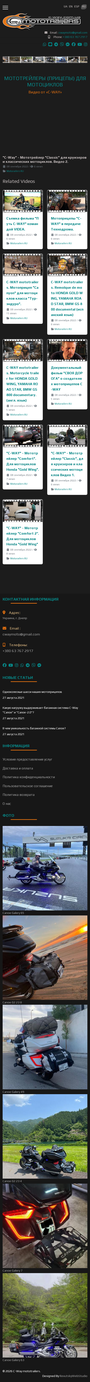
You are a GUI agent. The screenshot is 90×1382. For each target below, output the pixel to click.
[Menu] (5, 7)
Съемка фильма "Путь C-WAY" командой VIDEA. (22, 223)
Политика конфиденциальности (29, 777)
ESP (76, 6)
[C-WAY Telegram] (27, 664)
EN (71, 6)
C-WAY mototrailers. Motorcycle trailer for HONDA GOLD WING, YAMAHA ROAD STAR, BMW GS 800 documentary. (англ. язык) (22, 384)
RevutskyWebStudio (73, 1376)
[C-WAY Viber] (33, 664)
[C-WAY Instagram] (16, 664)
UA (65, 6)
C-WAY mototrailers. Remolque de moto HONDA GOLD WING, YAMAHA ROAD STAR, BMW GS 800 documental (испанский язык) (67, 298)
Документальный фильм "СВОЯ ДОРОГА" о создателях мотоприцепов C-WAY (67, 378)
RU (84, 6)
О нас (7, 804)
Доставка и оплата (18, 768)
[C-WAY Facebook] (5, 664)
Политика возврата (19, 795)
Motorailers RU (15, 171)
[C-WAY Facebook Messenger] (39, 664)
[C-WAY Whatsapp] (22, 664)
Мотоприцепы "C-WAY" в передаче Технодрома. (66, 223)
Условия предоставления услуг (27, 759)
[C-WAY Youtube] (11, 664)
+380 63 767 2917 (75, 37)
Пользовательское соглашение (28, 786)
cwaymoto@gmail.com (73, 32)
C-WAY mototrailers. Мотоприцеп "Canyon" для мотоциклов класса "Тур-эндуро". (22, 293)
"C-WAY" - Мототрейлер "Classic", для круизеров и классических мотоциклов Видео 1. (67, 464)
